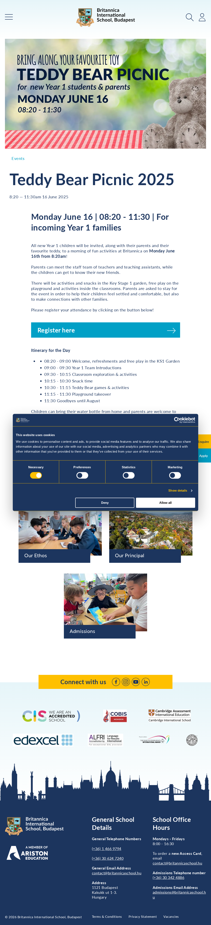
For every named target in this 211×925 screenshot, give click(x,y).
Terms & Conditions (107, 916)
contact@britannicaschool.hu (117, 873)
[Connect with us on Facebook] (116, 682)
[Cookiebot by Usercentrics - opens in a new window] (177, 420)
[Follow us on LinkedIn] (146, 682)
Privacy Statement (143, 916)
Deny (105, 503)
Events (18, 158)
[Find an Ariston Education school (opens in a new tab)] (27, 853)
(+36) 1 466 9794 (106, 848)
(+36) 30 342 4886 (168, 877)
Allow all (165, 503)
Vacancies (171, 916)
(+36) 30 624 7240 (108, 858)
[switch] (82, 475)
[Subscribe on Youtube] (136, 682)
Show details (177, 490)
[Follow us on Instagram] (126, 682)
